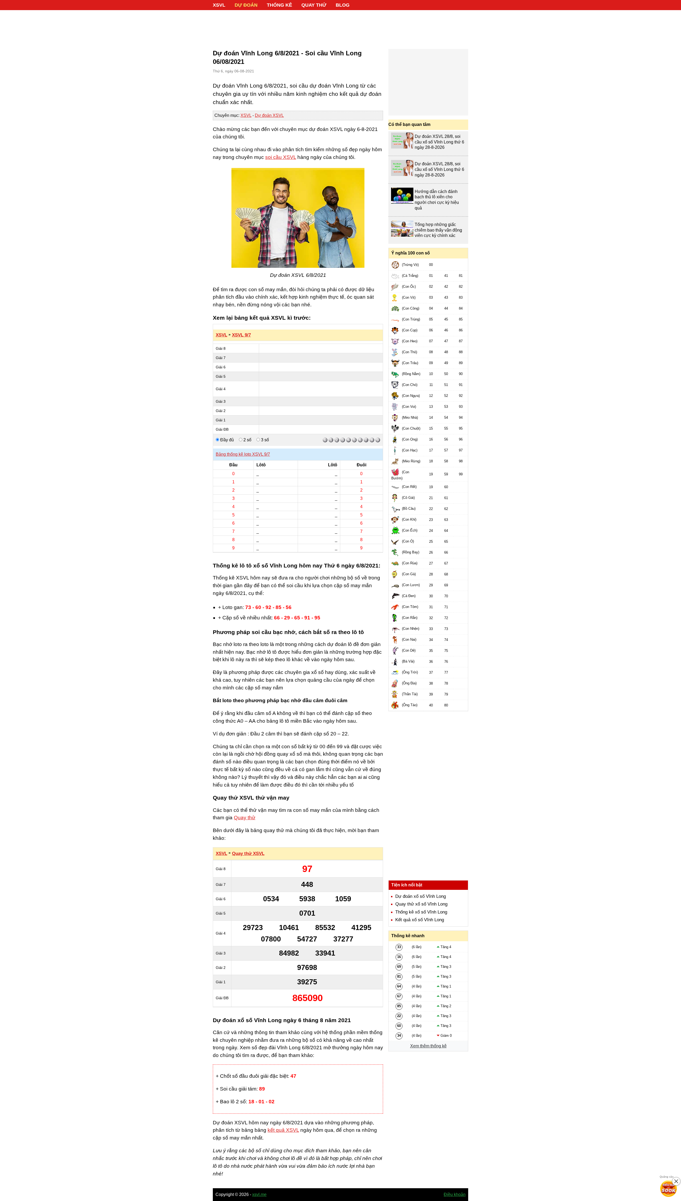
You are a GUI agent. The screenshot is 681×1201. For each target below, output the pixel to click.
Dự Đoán (246, 5)
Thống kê (279, 5)
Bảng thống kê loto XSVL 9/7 (243, 454)
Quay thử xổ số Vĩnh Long (421, 904)
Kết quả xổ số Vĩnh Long (419, 919)
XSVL (219, 5)
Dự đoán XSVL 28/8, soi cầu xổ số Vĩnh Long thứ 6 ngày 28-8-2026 (439, 142)
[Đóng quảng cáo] (676, 1181)
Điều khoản (455, 1194)
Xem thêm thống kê (428, 1046)
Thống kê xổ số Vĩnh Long (421, 912)
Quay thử (313, 5)
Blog (343, 5)
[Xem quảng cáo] (669, 1189)
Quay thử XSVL (248, 853)
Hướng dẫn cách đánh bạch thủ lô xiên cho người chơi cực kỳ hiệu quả (437, 199)
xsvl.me (259, 1194)
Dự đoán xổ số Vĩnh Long (420, 896)
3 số (264, 440)
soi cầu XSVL (280, 157)
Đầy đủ (226, 440)
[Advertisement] (340, 26)
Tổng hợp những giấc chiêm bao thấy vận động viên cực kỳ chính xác (438, 230)
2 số (246, 440)
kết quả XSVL (283, 1130)
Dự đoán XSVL (269, 115)
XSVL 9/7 (241, 335)
